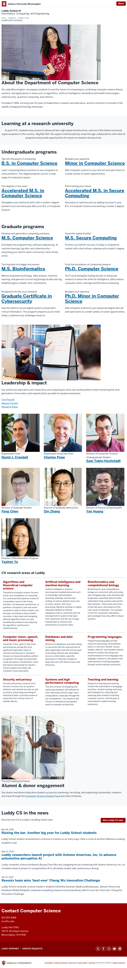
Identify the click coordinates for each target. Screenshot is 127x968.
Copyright (92, 963)
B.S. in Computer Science (29, 163)
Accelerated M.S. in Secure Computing (94, 193)
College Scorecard (60, 963)
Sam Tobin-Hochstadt (103, 461)
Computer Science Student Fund (42, 796)
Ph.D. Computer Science (91, 269)
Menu (121, 3)
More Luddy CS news (113, 820)
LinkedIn (120, 948)
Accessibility (49, 963)
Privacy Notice (82, 963)
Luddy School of (25, 12)
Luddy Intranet (10, 948)
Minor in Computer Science (95, 163)
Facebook (103, 948)
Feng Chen (9, 511)
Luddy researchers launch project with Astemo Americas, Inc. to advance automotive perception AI (58, 857)
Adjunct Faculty (9, 403)
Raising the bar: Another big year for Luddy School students (49, 833)
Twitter (98, 948)
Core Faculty (8, 399)
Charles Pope (54, 457)
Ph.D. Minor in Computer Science (92, 298)
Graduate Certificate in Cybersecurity (26, 298)
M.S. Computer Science (27, 238)
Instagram (109, 948)
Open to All (72, 963)
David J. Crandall (14, 457)
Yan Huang (94, 511)
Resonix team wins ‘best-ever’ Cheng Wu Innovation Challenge (50, 880)
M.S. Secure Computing (91, 238)
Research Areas (9, 406)
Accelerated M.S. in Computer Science (22, 193)
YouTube (114, 948)
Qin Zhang (52, 511)
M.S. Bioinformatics (23, 269)
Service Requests (32, 948)
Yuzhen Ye (9, 562)
